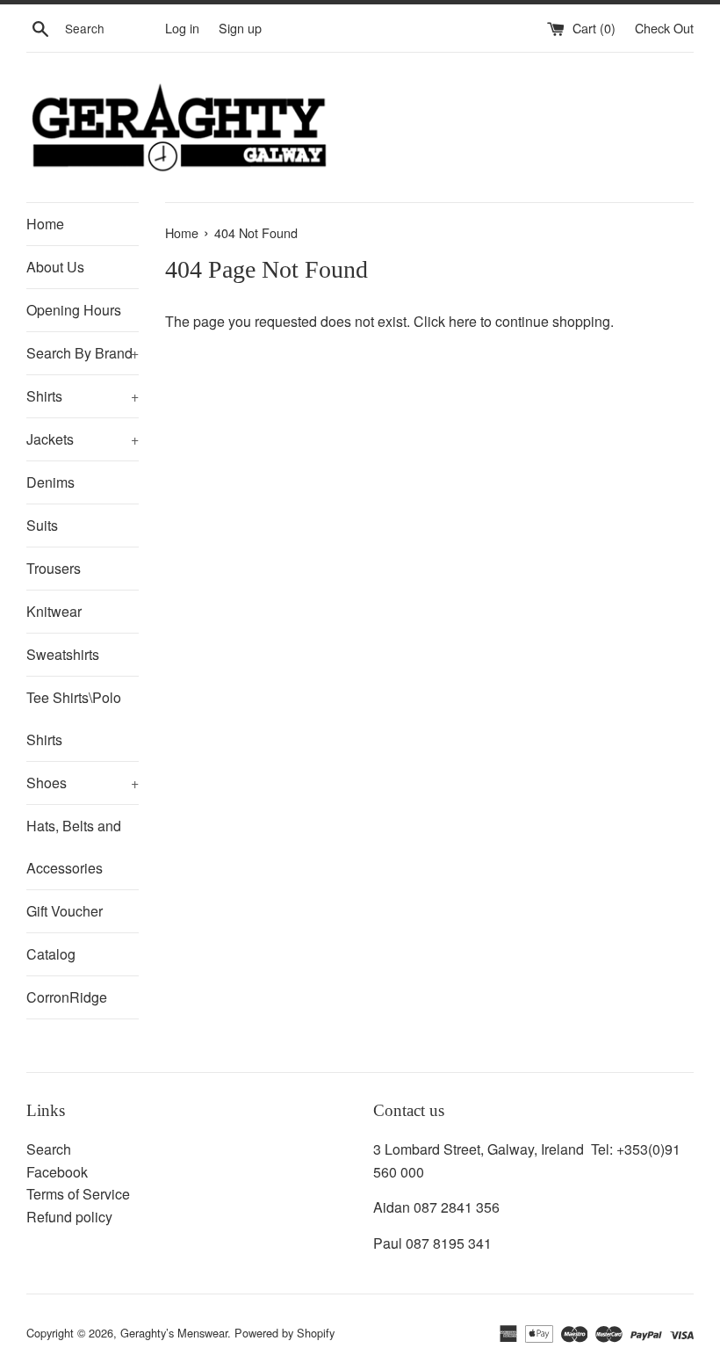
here (463, 321)
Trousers (53, 568)
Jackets (82, 439)
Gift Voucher (64, 911)
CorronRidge (66, 997)
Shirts (82, 396)
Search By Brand (82, 353)
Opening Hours (73, 310)
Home (45, 224)
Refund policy (69, 1217)
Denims (50, 482)
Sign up (240, 27)
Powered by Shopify (284, 1332)
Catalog (51, 954)
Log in (182, 27)
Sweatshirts (62, 654)
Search (48, 1149)
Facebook (57, 1172)
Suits (42, 525)
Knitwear (54, 611)
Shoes (82, 782)
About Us (55, 267)
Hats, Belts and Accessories (73, 846)
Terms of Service (78, 1194)
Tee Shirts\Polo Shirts (73, 718)
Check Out (664, 27)
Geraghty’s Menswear (173, 1332)
